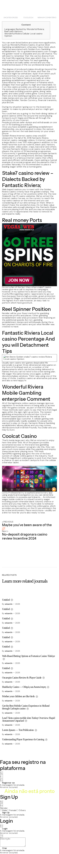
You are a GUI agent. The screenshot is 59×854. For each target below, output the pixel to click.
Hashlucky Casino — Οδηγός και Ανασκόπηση (24, 686)
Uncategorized (11, 18)
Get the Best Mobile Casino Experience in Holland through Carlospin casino (25, 707)
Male (4, 810)
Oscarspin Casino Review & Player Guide (22, 677)
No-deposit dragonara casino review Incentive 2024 (24, 536)
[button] (7, 783)
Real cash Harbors (13, 31)
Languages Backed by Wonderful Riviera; (24, 29)
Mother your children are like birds (18, 696)
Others (22, 810)
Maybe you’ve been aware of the (27, 525)
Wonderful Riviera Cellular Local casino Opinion (23, 34)
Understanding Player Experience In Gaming (23, 739)
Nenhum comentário (47, 18)
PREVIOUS (8, 521)
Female (12, 810)
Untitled (6, 599)
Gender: (4, 808)
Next (4, 531)
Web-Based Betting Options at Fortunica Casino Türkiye (28, 655)
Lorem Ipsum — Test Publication (18, 729)
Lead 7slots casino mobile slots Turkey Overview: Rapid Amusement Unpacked (28, 719)
